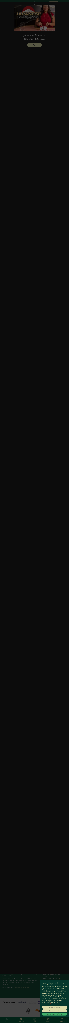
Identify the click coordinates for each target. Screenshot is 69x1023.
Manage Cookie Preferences (54, 1014)
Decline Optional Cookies (54, 1011)
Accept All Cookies (54, 1007)
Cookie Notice (49, 1004)
